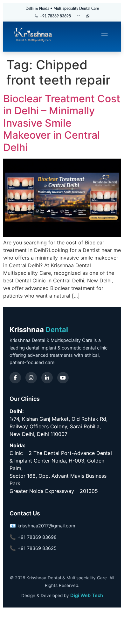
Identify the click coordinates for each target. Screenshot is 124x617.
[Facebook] (15, 377)
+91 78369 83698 (55, 16)
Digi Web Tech (86, 595)
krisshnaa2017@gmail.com (46, 526)
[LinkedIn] (47, 377)
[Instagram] (31, 377)
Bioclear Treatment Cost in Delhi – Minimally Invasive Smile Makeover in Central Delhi (61, 123)
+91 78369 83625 (37, 548)
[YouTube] (63, 377)
